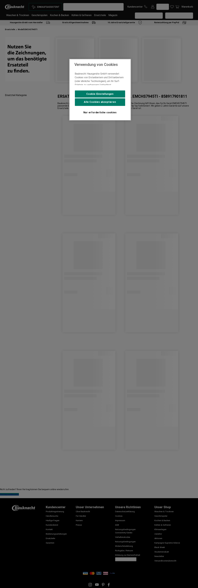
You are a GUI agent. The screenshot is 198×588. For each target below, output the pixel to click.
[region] (100, 90)
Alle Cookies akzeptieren (100, 101)
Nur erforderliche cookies (100, 112)
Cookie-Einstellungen (100, 93)
